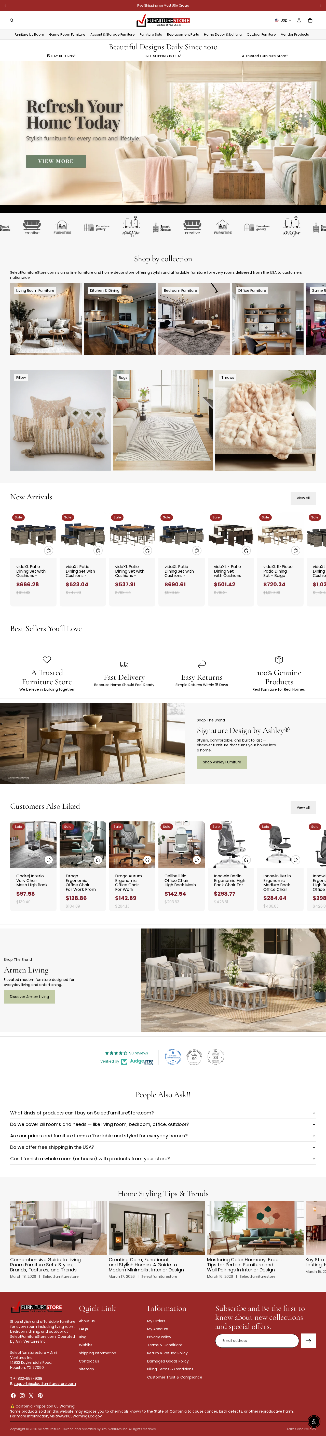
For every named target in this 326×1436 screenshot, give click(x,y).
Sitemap (86, 1369)
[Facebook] (13, 1395)
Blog (82, 1336)
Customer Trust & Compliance (174, 1377)
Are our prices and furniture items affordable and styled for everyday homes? (99, 1136)
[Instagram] (22, 1395)
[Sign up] (308, 1340)
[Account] (299, 20)
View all (303, 498)
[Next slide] (320, 5)
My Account (158, 1328)
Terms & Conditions (165, 1344)
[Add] (48, 550)
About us (87, 1320)
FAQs (83, 1328)
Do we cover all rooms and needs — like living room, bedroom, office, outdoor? (99, 1124)
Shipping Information (97, 1353)
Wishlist (85, 1344)
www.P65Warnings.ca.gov (79, 1416)
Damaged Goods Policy (168, 1361)
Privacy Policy (159, 1336)
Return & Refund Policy (167, 1353)
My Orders (156, 1320)
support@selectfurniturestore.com (45, 1383)
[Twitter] (31, 1395)
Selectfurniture (49, 1429)
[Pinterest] (40, 1395)
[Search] (11, 20)
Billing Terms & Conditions (170, 1369)
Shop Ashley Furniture (222, 762)
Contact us (89, 1361)
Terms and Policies (301, 1429)
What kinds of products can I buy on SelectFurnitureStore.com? (82, 1113)
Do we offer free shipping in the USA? (52, 1147)
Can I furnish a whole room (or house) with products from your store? (90, 1158)
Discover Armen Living (29, 996)
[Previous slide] (5, 5)
